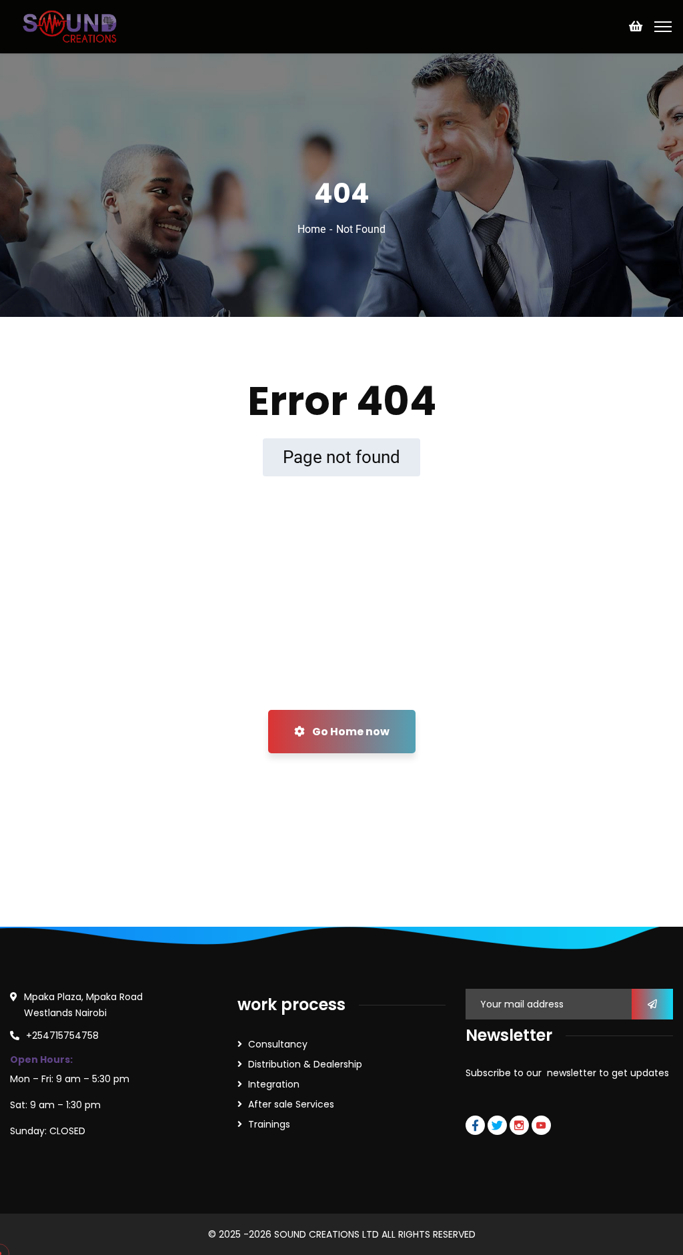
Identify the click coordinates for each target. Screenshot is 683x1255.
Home (311, 229)
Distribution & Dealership (305, 1064)
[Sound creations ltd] (73, 25)
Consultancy (277, 1044)
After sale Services (291, 1104)
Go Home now (350, 731)
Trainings (269, 1124)
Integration (273, 1084)
